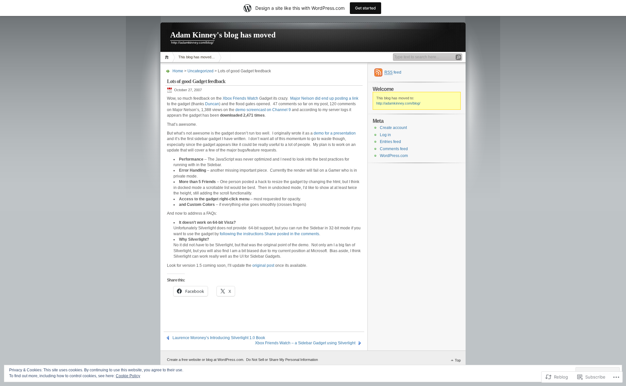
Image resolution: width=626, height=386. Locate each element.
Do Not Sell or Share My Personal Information (282, 360)
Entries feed (390, 141)
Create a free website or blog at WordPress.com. (205, 360)
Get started (365, 8)
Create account (393, 127)
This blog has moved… (196, 57)
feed (392, 72)
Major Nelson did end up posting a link (324, 98)
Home (167, 57)
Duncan (212, 104)
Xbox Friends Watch (240, 98)
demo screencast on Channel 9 (263, 109)
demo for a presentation (335, 133)
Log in (385, 135)
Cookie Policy (128, 376)
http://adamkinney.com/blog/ (398, 103)
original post (263, 265)
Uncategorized (200, 71)
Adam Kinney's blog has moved (223, 35)
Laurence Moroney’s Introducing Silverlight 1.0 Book (218, 338)
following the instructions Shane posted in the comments (269, 234)
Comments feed (394, 149)
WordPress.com (394, 155)
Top (458, 360)
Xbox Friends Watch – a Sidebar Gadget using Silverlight (305, 343)
